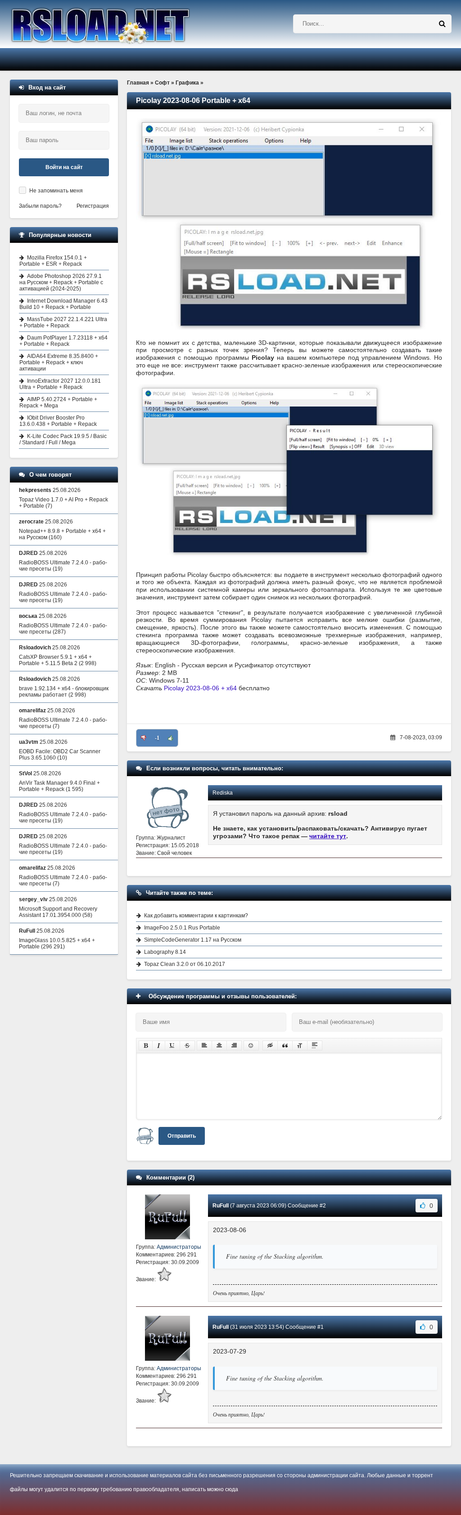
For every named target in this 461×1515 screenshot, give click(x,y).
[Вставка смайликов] (251, 1045)
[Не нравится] (143, 738)
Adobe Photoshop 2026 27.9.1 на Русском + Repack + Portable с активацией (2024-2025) (61, 282)
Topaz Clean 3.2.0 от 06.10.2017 (184, 964)
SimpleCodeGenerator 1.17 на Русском (192, 940)
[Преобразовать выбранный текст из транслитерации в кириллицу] (299, 1045)
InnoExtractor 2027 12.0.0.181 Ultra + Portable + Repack (60, 384)
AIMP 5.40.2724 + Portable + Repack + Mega (58, 402)
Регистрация (93, 206)
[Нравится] (170, 738)
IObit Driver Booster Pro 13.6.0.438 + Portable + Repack (58, 421)
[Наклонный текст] (158, 1045)
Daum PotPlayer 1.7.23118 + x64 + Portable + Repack (63, 341)
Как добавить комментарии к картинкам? (196, 915)
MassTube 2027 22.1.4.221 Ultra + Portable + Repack (63, 322)
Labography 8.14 (165, 952)
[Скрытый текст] (270, 1045)
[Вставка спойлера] (314, 1045)
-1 (157, 738)
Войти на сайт (64, 167)
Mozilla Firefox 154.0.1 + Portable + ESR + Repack (53, 261)
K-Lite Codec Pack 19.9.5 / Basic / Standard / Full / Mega (63, 439)
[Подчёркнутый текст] (172, 1045)
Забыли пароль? (40, 206)
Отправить (181, 1136)
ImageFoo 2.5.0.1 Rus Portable (182, 928)
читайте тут (327, 836)
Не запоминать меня (56, 191)
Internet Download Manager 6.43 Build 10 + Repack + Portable (63, 304)
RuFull (220, 1205)
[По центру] (219, 1045)
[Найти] (442, 24)
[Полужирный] (146, 1045)
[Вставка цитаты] (285, 1045)
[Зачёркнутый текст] (187, 1045)
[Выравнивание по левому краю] (204, 1045)
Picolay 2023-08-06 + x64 (200, 688)
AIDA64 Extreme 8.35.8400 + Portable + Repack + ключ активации (58, 362)
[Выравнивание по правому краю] (234, 1045)
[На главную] (123, 24)
